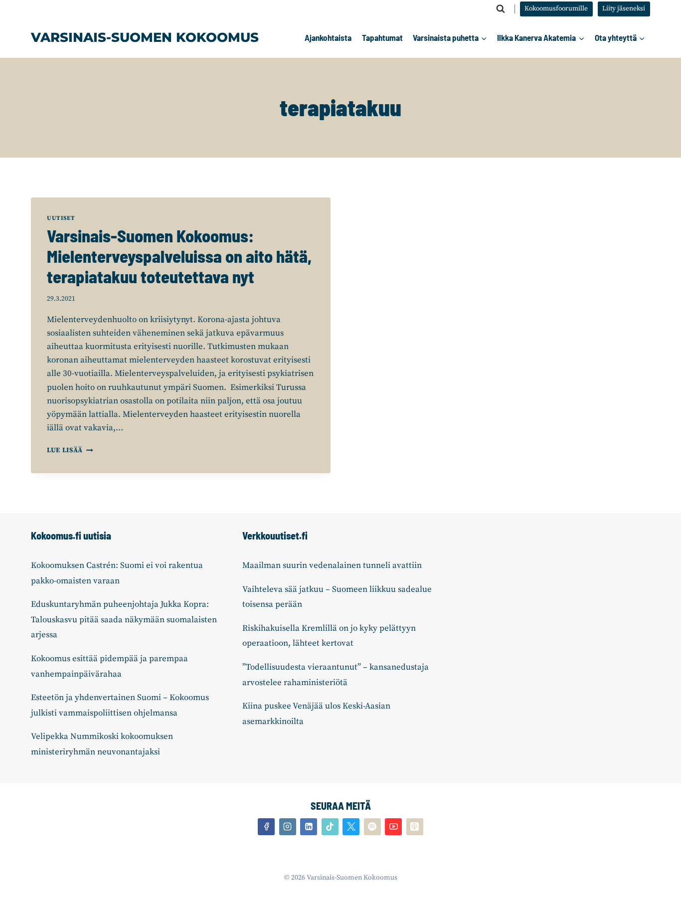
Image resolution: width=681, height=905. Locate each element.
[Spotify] (372, 826)
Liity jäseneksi (623, 8)
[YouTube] (393, 826)
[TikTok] (330, 826)
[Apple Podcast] (414, 826)
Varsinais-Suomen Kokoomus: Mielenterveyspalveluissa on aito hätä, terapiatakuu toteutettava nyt (179, 256)
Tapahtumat (382, 37)
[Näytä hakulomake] (501, 9)
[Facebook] (266, 826)
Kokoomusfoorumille (556, 8)
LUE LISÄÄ (70, 450)
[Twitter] (350, 826)
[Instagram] (287, 826)
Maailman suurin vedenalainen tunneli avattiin (332, 565)
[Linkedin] (308, 826)
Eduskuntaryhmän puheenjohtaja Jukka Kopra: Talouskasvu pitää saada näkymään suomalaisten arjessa (124, 619)
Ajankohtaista (328, 37)
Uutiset (61, 218)
